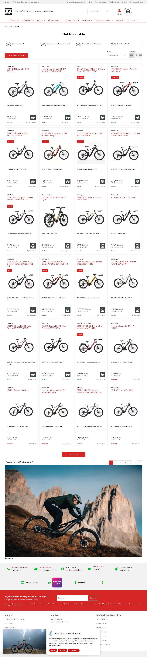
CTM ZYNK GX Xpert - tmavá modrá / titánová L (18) (20, 198)
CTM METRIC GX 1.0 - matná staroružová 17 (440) (89, 327)
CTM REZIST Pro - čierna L (123, 197)
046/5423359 (35, 2)
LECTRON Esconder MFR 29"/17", (18, 70)
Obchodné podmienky (136, 2)
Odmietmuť (73, 650)
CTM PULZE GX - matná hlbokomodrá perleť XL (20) (89, 391)
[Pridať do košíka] (33, 117)
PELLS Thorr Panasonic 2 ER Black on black (89, 134)
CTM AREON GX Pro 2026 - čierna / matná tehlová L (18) (55, 262)
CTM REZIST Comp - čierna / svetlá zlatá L (89, 198)
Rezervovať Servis (100, 2)
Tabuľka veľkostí (114, 2)
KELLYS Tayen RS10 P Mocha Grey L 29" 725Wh (124, 262)
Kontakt (124, 2)
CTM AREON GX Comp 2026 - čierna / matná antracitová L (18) (20, 263)
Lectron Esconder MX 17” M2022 (122, 327)
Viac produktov (73, 454)
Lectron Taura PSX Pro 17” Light (54, 198)
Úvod (8, 2)
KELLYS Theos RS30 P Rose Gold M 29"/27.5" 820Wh (19, 327)
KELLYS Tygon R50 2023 (18, 390)
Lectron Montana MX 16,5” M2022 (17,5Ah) (54, 391)
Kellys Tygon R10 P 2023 (122, 390)
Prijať (53, 650)
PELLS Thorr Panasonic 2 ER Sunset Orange (54, 134)
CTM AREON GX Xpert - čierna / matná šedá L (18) (125, 134)
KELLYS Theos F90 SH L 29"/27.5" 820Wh (17, 134)
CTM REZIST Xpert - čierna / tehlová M (124, 70)
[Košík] (128, 11)
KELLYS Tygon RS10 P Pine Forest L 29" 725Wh (54, 327)
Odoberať (93, 598)
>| (139, 462)
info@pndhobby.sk (21, 2)
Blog (90, 2)
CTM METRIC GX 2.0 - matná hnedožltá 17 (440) (89, 262)
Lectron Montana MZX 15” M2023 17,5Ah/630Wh (54, 70)
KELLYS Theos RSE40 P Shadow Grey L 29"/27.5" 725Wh (91, 70)
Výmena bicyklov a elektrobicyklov (76, 2)
